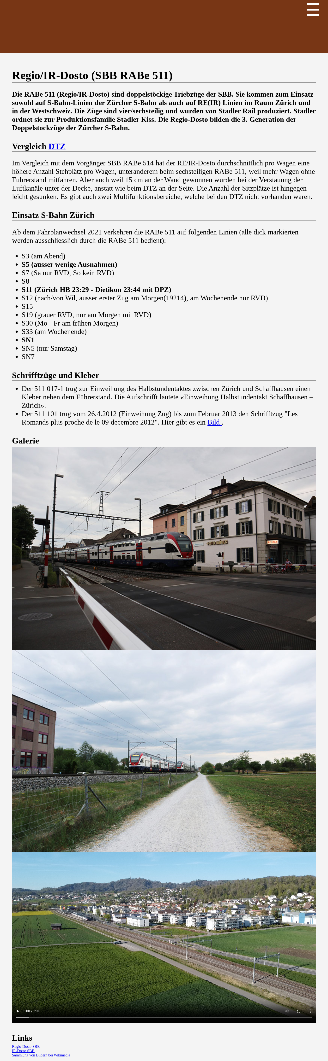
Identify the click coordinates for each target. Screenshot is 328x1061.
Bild (214, 422)
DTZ (57, 146)
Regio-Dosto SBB (26, 1046)
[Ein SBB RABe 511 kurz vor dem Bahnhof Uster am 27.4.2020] (164, 548)
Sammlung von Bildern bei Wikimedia (41, 1055)
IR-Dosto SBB (23, 1051)
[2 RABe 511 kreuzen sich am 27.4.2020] (164, 751)
